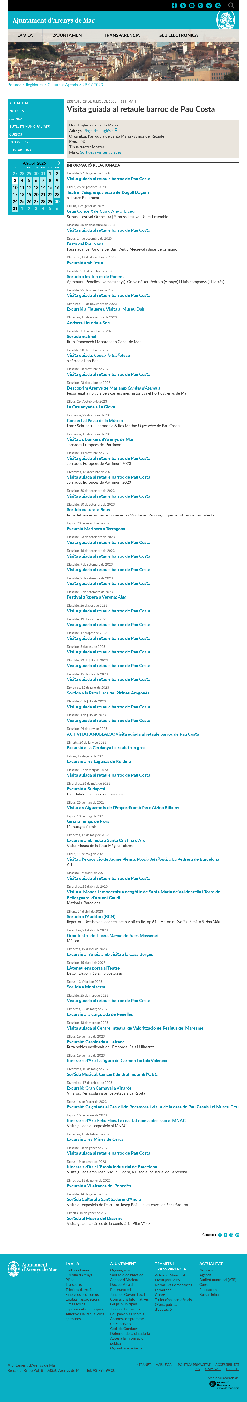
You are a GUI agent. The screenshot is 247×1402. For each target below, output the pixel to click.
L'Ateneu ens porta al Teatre (93, 968)
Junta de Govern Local (127, 1294)
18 (22, 194)
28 (43, 201)
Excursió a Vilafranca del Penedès (99, 1186)
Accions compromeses (127, 1318)
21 (43, 194)
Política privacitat (194, 1364)
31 (15, 208)
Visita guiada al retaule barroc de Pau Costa (108, 178)
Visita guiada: (98, 355)
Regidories (34, 84)
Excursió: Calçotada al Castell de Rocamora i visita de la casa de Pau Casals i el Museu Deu (153, 1107)
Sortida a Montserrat (87, 987)
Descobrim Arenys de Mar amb (113, 388)
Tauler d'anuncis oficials (173, 1299)
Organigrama (120, 1270)
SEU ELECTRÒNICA (178, 35)
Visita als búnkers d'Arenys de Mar (100, 439)
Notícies (16, 111)
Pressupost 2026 (168, 1279)
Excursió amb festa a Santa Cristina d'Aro (106, 840)
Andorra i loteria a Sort (89, 322)
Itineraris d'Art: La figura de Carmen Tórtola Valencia (117, 1060)
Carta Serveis (120, 1323)
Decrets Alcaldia (122, 1284)
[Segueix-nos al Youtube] (192, 5)
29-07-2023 (92, 84)
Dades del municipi (80, 1270)
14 (43, 187)
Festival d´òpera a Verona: (96, 597)
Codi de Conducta (124, 1328)
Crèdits (232, 1369)
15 (50, 187)
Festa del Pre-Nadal (85, 244)
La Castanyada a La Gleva (91, 406)
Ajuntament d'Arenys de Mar (54, 20)
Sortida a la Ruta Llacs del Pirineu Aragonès (108, 693)
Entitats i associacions (83, 1299)
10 (15, 187)
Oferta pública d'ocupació (166, 1307)
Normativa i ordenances (173, 1285)
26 (29, 201)
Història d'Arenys (79, 1274)
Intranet (143, 1364)
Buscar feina (20, 150)
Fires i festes (75, 1304)
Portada (14, 84)
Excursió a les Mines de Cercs (95, 1139)
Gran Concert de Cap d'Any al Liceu (101, 211)
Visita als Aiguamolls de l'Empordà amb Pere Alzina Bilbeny (123, 807)
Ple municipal (120, 1289)
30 (57, 201)
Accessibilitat (227, 1364)
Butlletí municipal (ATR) (29, 126)
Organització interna (126, 1348)
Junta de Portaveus (125, 1309)
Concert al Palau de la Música (95, 420)
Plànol (70, 1279)
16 (57, 187)
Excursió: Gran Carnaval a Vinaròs (99, 1088)
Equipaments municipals (84, 1309)
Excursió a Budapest (86, 789)
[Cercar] (231, 5)
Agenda (71, 84)
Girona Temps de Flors (88, 821)
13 (36, 187)
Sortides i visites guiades (100, 152)
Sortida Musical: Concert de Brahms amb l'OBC (112, 1074)
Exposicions (19, 142)
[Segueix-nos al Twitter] (183, 5)
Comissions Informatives (129, 1299)
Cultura (54, 84)
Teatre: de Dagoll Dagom (108, 192)
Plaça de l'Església (98, 130)
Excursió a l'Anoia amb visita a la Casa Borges (110, 954)
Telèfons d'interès (79, 1289)
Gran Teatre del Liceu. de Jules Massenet (113, 935)
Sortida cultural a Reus (88, 509)
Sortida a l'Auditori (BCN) (91, 916)
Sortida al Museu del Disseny (95, 1218)
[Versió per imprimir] (236, 1235)
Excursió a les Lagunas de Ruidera (99, 761)
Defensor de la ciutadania (130, 1333)
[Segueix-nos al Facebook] (174, 5)
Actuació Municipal (170, 1275)
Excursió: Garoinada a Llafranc (95, 1041)
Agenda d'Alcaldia (124, 1279)
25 (22, 201)
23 (57, 194)
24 (15, 201)
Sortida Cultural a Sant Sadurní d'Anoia (104, 1199)
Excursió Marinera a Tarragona (96, 528)
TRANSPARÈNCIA (122, 35)
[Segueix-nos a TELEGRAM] (209, 5)
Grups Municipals (123, 1304)
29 (50, 201)
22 (50, 194)
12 (29, 187)
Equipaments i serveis (127, 1313)
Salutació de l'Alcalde (126, 1274)
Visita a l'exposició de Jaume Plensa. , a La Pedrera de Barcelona (143, 859)
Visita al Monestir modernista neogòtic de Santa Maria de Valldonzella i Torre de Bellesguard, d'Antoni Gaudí (143, 894)
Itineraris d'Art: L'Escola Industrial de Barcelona (112, 1167)
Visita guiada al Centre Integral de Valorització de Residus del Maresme (135, 1028)
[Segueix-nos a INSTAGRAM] (200, 5)
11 (22, 187)
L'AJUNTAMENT (68, 35)
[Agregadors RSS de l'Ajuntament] (218, 5)
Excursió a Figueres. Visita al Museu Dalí (105, 309)
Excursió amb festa (85, 262)
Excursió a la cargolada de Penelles (100, 1014)
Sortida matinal (81, 336)
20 (36, 194)
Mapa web (213, 1369)
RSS (197, 1369)
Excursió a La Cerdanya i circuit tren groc (106, 747)
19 (29, 194)
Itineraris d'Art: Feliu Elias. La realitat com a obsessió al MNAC (126, 1120)
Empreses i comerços (82, 1294)
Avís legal (164, 1364)
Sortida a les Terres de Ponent (95, 276)
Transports (74, 1284)
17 (15, 194)
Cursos (15, 134)
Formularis (163, 1289)
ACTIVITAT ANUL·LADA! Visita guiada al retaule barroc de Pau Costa (133, 734)
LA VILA (25, 35)
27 (36, 201)
